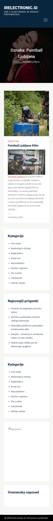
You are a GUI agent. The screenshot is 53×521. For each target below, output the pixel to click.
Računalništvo (17, 263)
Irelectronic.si (21, 7)
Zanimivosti (16, 278)
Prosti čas (13, 141)
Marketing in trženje (21, 248)
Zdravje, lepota (18, 283)
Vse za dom (16, 273)
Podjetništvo (17, 253)
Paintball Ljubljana (16, 176)
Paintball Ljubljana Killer (23, 145)
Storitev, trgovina (19, 268)
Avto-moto (16, 243)
